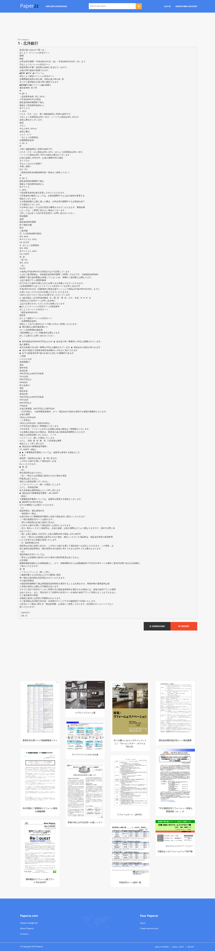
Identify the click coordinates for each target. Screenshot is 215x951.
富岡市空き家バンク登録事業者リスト (40, 740)
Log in (142, 922)
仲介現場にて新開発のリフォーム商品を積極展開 (40, 810)
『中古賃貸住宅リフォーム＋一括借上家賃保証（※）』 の (175, 810)
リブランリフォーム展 (85, 712)
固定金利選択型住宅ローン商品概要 (175, 740)
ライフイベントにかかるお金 (85, 754)
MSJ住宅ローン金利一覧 (130, 882)
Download (158, 626)
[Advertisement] (107, 26)
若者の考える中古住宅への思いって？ (85, 822)
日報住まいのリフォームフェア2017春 (175, 851)
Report (184, 626)
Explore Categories (29, 922)
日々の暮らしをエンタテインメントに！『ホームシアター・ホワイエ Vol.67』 (130, 743)
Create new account (149, 928)
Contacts (24, 933)
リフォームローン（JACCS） (130, 814)
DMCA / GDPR (178, 947)
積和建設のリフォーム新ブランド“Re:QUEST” (40, 881)
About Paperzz (27, 928)
